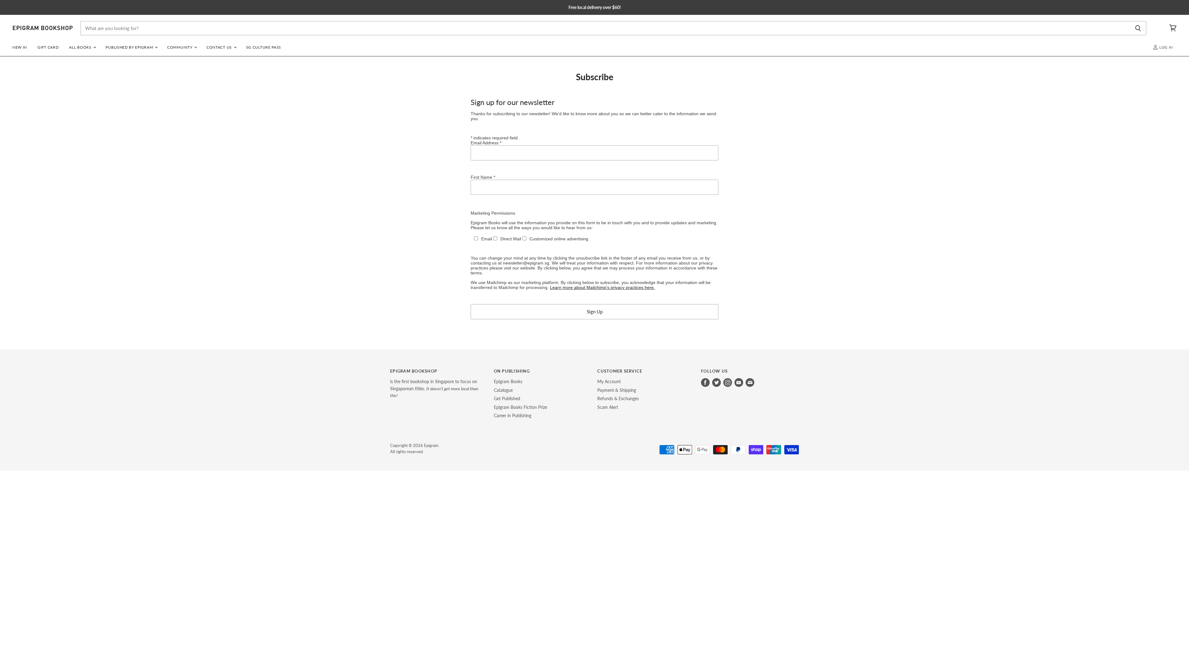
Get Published (507, 398)
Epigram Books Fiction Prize (520, 407)
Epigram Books (508, 381)
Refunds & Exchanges (618, 398)
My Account (609, 381)
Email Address (486, 142)
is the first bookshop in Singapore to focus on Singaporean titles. (434, 388)
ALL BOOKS (81, 47)
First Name (483, 177)
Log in (1165, 47)
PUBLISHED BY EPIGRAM (130, 47)
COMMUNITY (180, 47)
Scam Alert (607, 407)
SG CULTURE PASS (263, 47)
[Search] (1138, 28)
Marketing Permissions (493, 213)
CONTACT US (220, 47)
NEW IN (19, 47)
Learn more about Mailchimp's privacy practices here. (602, 287)
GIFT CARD (48, 47)
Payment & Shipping (616, 390)
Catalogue (503, 390)
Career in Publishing (512, 415)
